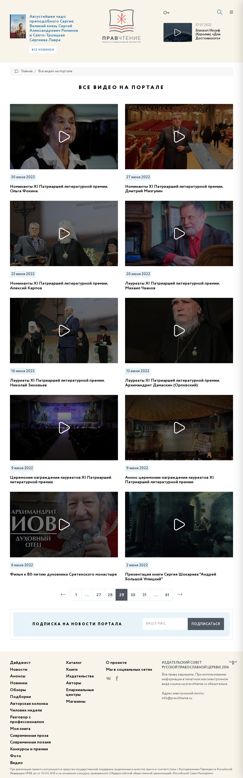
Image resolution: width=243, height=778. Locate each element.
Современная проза (29, 735)
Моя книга (20, 729)
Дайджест (20, 663)
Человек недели (26, 710)
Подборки (20, 697)
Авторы (73, 683)
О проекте (116, 663)
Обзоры (18, 690)
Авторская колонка (29, 704)
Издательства (80, 676)
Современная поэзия (30, 742)
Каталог (74, 663)
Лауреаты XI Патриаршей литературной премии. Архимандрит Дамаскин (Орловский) (172, 382)
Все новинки (43, 50)
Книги (72, 669)
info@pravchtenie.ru (177, 698)
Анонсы (17, 676)
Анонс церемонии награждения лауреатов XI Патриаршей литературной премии (169, 479)
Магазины (75, 701)
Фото (15, 756)
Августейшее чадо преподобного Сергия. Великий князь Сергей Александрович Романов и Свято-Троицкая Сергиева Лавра (53, 28)
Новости (18, 669)
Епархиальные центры (80, 692)
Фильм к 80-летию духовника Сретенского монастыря (63, 574)
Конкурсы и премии (29, 749)
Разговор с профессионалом (27, 719)
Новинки (18, 683)
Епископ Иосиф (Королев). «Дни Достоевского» (208, 34)
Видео (16, 763)
